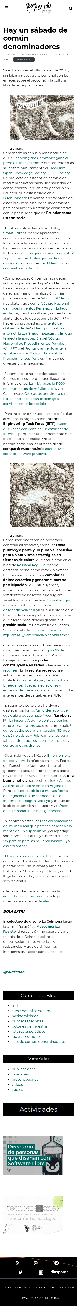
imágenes (20, 1074)
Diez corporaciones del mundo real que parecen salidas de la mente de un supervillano (37, 826)
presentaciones (25, 1079)
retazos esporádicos (29, 1031)
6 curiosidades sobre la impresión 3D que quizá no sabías (37, 731)
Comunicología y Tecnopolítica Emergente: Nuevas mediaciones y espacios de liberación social (36, 685)
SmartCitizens (15, 233)
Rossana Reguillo (31, 565)
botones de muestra (29, 1026)
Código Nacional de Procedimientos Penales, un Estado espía (36, 308)
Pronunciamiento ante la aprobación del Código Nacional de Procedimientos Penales (34, 353)
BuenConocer (15, 198)
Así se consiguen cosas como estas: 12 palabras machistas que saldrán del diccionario (38, 258)
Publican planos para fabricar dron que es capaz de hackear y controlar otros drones (36, 740)
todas (16, 1006)
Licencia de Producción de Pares (29, 1287)
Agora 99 (51, 650)
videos (17, 1085)
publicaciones (24, 1069)
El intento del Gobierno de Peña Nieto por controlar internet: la (34, 328)
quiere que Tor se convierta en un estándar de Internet (35, 429)
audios (17, 1090)
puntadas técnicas (27, 1021)
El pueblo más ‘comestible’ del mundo (37, 856)
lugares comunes (26, 1037)
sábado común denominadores (25, 54)
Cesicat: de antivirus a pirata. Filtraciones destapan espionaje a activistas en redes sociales (37, 399)
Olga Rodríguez (60, 600)
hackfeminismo (25, 1016)
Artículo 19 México (56, 298)
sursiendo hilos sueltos (31, 1011)
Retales (43, 901)
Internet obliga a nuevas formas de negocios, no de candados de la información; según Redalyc (36, 796)
